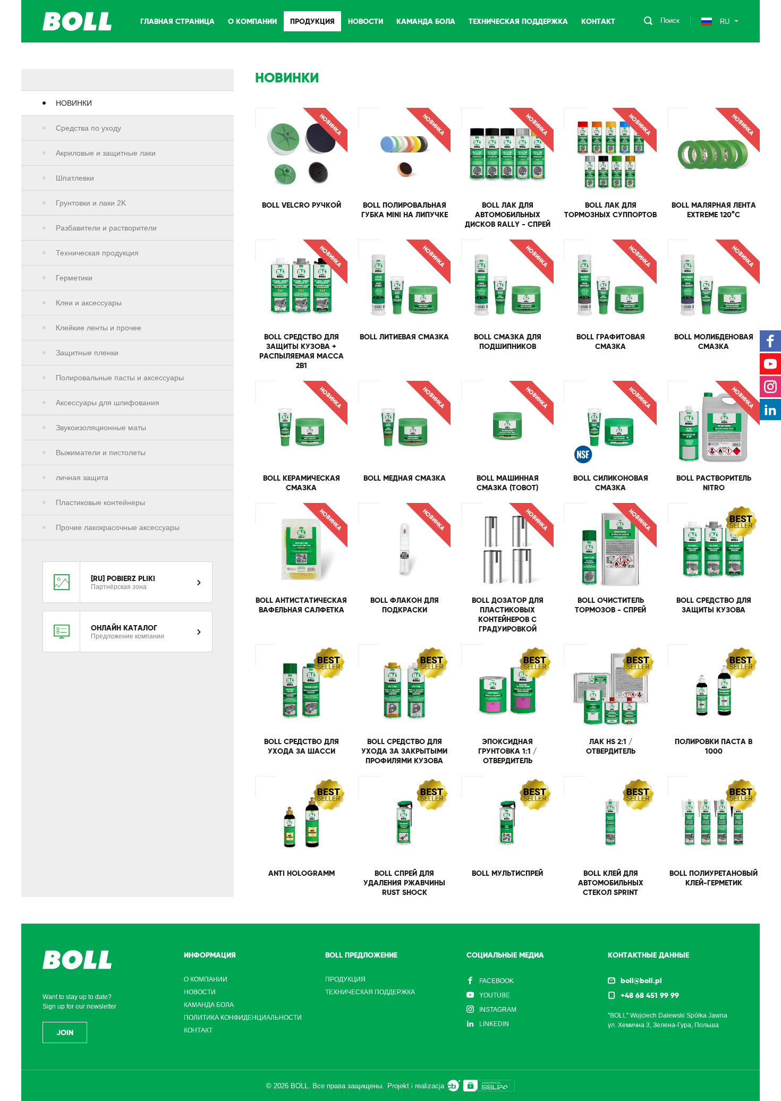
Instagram (497, 1009)
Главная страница (177, 21)
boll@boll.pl (641, 980)
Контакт (598, 21)
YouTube (494, 995)
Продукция (312, 21)
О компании (252, 21)
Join (64, 1032)
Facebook (496, 981)
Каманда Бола (425, 21)
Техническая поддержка (518, 21)
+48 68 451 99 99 (650, 995)
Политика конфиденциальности (243, 1017)
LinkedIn (494, 1024)
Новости (365, 21)
